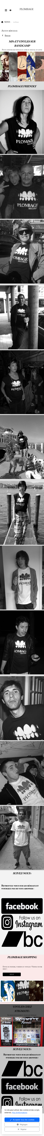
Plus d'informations (19, 1112)
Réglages (24, 1124)
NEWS (7, 22)
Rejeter (24, 1129)
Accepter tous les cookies (23, 1119)
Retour (7, 35)
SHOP (12, 974)
